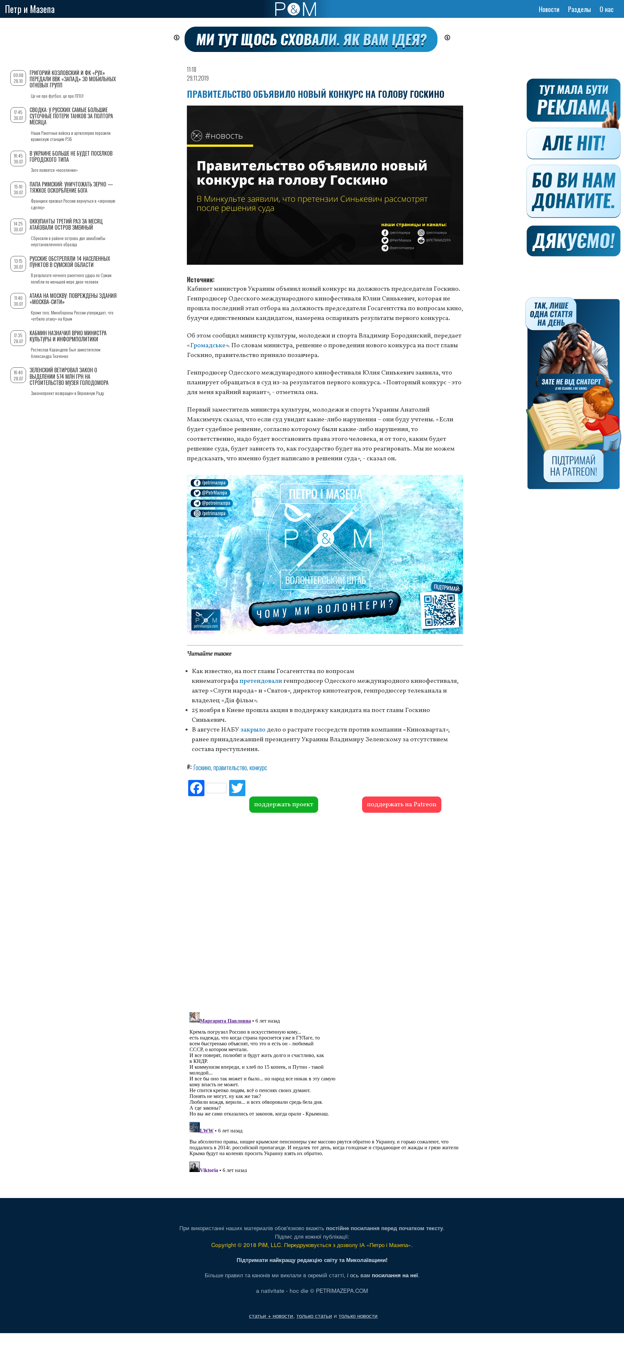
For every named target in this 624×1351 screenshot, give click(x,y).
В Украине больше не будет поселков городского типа (71, 156)
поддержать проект (283, 804)
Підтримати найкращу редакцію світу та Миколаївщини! (312, 1260)
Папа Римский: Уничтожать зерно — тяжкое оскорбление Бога (71, 187)
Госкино (202, 767)
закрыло (253, 729)
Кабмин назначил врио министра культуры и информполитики (68, 336)
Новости (549, 9)
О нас (607, 9)
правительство (230, 767)
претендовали (261, 681)
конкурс (258, 767)
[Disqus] (325, 911)
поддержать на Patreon (401, 804)
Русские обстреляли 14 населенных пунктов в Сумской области (70, 262)
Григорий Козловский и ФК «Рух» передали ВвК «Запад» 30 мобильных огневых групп (73, 79)
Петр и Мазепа (30, 9)
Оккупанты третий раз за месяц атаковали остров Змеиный (66, 224)
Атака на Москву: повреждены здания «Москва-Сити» (73, 299)
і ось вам (382, 1275)
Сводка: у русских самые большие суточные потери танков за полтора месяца (71, 116)
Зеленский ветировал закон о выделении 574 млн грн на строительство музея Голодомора (69, 376)
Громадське (208, 345)
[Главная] (295, 9)
